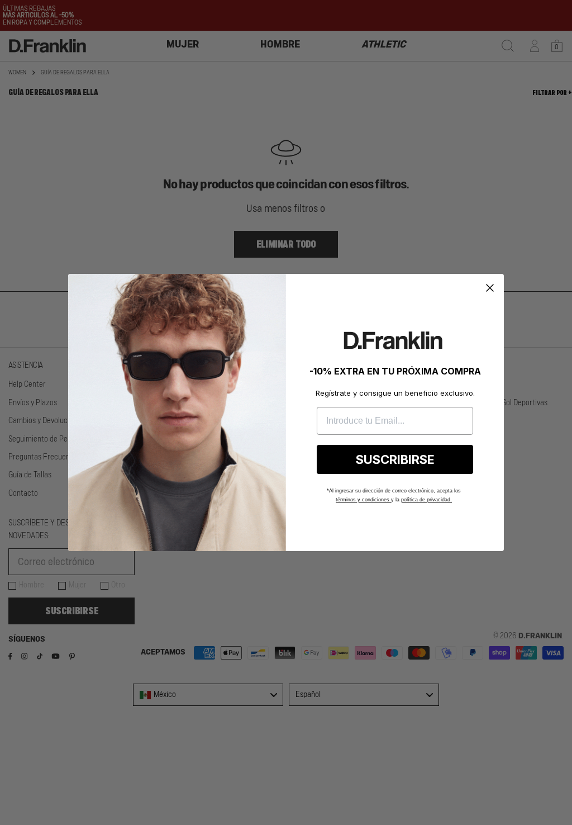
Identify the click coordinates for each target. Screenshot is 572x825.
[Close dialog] (490, 287)
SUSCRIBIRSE (395, 459)
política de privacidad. (426, 499)
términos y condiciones (363, 499)
